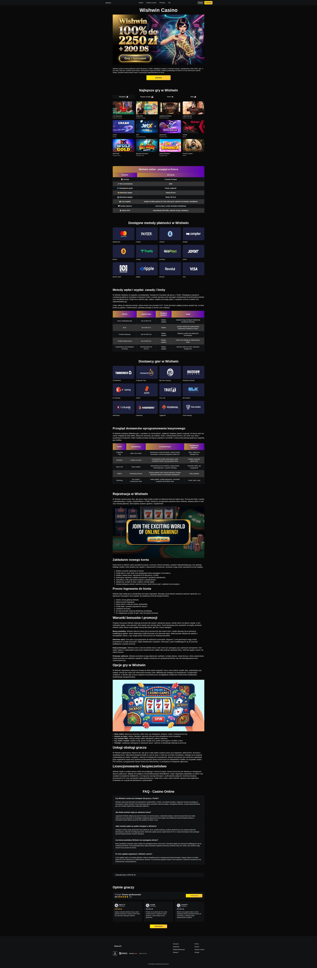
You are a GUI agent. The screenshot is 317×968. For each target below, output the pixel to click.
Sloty (192, 96)
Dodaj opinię (194, 895)
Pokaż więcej (158, 926)
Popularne (122, 96)
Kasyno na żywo (145, 96)
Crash (169, 96)
